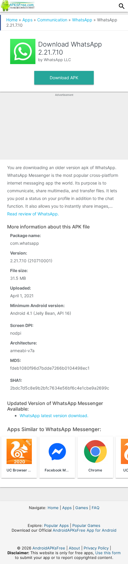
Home (12, 19)
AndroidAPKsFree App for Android (84, 530)
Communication (52, 19)
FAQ (95, 507)
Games (81, 507)
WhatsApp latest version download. (54, 415)
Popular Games (86, 525)
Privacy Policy (96, 548)
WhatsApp (82, 19)
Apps (27, 19)
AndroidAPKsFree (48, 548)
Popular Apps (56, 525)
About (74, 548)
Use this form (108, 552)
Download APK (64, 77)
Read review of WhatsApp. (33, 213)
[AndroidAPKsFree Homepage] (17, 9)
